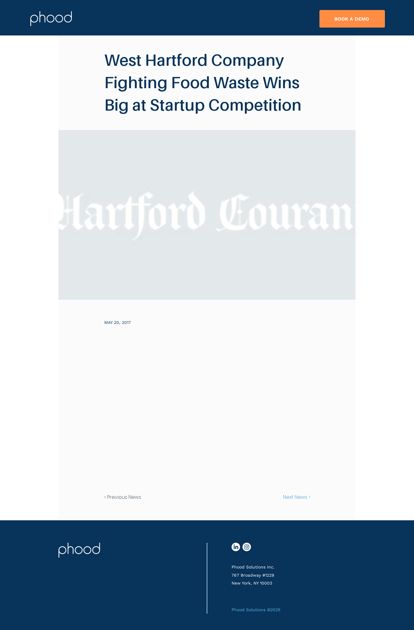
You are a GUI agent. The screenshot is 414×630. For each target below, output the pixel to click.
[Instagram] (246, 547)
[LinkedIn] (236, 547)
